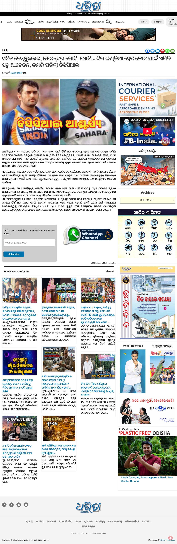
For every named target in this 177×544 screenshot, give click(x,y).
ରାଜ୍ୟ (9, 22)
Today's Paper (96, 14)
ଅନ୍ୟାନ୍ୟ (119, 22)
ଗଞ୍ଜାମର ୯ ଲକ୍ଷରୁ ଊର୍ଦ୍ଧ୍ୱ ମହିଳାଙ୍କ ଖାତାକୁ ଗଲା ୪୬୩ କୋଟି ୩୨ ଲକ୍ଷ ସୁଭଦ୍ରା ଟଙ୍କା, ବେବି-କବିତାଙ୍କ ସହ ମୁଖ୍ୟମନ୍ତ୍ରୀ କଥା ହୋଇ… (98, 315)
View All (110, 271)
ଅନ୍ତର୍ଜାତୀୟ (52, 22)
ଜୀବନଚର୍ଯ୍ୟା (132, 521)
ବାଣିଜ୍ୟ (71, 22)
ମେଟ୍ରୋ (19, 22)
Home (7, 271)
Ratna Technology (167, 540)
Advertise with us (99, 533)
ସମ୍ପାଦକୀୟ (83, 22)
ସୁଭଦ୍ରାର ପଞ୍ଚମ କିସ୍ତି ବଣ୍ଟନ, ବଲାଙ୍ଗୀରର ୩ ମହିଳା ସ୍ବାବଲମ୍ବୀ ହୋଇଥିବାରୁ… (58, 311)
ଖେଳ (62, 22)
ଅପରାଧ (146, 521)
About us (74, 533)
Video (144, 21)
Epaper (158, 21)
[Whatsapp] (167, 51)
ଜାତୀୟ (41, 22)
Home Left (17, 271)
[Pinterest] (162, 51)
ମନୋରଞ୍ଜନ (98, 22)
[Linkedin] (157, 51)
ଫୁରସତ (88, 521)
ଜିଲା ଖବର (109, 21)
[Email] (172, 51)
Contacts (85, 533)
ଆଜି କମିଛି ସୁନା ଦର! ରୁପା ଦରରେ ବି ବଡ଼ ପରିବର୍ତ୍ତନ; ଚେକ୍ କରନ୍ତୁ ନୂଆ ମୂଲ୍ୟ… (59, 449)
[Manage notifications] (170, 538)
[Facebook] (147, 51)
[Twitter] (152, 51)
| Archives (106, 14)
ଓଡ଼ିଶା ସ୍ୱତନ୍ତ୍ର (30, 21)
